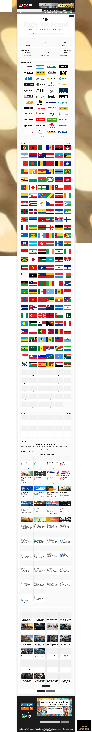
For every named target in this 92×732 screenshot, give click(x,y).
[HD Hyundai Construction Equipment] (63, 91)
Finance (65, 10)
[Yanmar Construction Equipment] (46, 137)
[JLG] (29, 102)
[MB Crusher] (63, 108)
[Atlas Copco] (40, 67)
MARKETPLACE (71, 12)
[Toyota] (51, 126)
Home (21, 10)
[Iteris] (51, 96)
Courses (64, 43)
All (32, 451)
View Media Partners (68, 441)
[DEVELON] (29, 84)
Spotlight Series (28, 45)
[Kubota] (62, 102)
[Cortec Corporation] (63, 78)
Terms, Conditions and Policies (47, 730)
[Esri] (40, 84)
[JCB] (63, 96)
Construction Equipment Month (46, 55)
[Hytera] (40, 96)
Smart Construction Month (46, 56)
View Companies (68, 62)
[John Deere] (40, 102)
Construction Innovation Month (63, 55)
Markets (33, 10)
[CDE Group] (28, 78)
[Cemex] (40, 79)
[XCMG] (62, 132)
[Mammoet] (40, 108)
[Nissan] (51, 114)
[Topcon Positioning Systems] (40, 125)
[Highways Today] (25, 5)
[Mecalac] (28, 114)
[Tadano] (28, 125)
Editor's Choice (28, 43)
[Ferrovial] (63, 84)
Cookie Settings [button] (81, 728)
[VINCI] (29, 132)
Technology (51, 10)
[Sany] (40, 119)
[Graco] (28, 91)
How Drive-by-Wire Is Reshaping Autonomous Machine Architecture (54, 12)
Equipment (44, 10)
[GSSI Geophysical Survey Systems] (40, 91)
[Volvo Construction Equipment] (40, 132)
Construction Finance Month (28, 55)
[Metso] (40, 113)
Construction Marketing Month (63, 52)
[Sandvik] (28, 120)
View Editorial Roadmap (67, 50)
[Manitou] (51, 108)
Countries (38, 10)
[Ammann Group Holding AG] (28, 67)
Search (71, 16)
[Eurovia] (51, 84)
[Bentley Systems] (63, 67)
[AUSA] (51, 67)
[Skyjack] (63, 120)
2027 (26, 451)
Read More (87, 728)
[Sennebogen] (51, 119)
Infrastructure (26, 10)
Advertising (46, 42)
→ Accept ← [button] (84, 726)
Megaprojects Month (28, 56)
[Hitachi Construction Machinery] (28, 96)
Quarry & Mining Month (28, 52)
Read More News (46, 686)
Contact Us (46, 43)
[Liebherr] (28, 108)
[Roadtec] (63, 114)
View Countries (69, 143)
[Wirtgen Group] (51, 132)
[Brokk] (40, 73)
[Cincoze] (51, 79)
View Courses (69, 413)
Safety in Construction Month (63, 56)
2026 (29, 451)
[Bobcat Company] (28, 73)
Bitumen (70, 10)
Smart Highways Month (46, 52)
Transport (57, 10)
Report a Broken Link (50, 690)
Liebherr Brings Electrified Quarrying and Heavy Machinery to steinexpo (35, 12)
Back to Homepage (41, 690)
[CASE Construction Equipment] (52, 73)
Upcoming (22, 451)
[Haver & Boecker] (52, 91)
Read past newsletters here (54, 724)
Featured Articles (27, 42)
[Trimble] (63, 125)
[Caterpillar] (63, 73)
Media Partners (64, 45)
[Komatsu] (51, 103)
